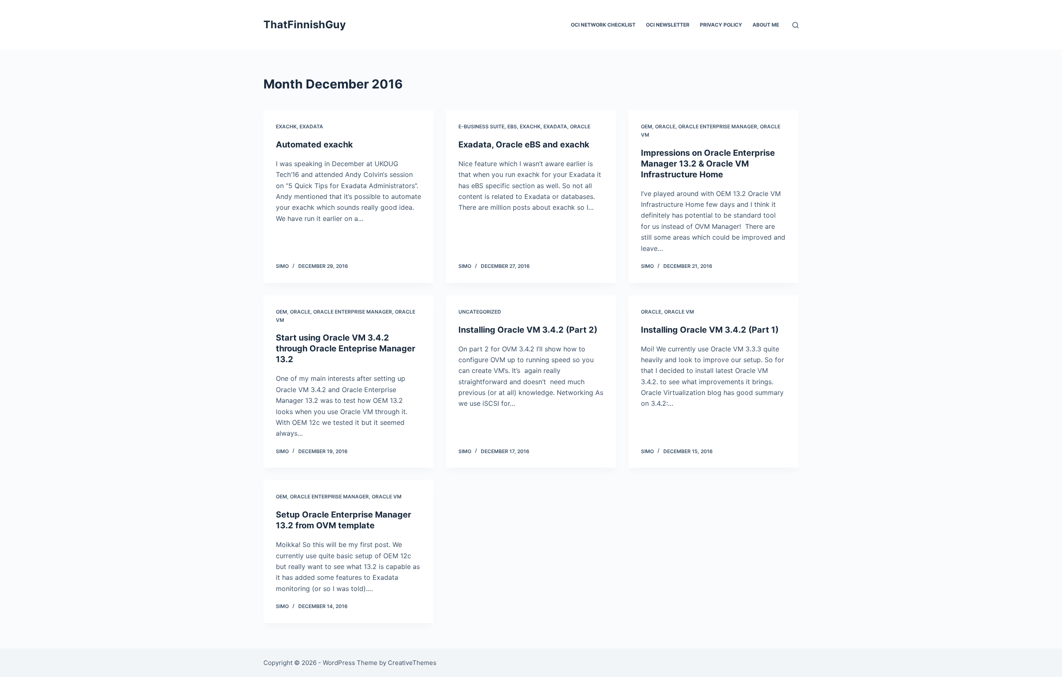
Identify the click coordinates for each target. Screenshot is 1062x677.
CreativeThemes (412, 663)
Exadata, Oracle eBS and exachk (523, 145)
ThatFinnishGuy (304, 24)
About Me (766, 25)
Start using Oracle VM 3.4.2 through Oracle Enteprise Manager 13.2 (345, 348)
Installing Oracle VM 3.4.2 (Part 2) (527, 330)
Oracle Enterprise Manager (717, 126)
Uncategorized (479, 312)
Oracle (580, 126)
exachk (286, 126)
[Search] (795, 25)
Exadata (311, 126)
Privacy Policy (721, 25)
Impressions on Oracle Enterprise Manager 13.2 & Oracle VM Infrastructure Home (708, 163)
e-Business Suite (481, 126)
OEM (646, 126)
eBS (512, 126)
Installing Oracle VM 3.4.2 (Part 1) (710, 330)
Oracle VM (679, 312)
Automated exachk (314, 145)
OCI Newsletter (667, 25)
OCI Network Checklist (603, 25)
